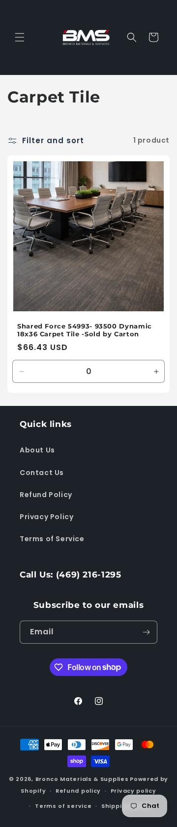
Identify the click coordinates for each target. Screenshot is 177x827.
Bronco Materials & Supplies (82, 779)
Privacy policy (133, 791)
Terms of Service (52, 539)
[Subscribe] (146, 632)
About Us (37, 450)
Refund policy (78, 791)
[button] (19, 37)
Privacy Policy (46, 517)
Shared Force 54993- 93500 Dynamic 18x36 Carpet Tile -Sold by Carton (84, 330)
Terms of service (63, 806)
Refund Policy (46, 495)
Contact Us (42, 472)
